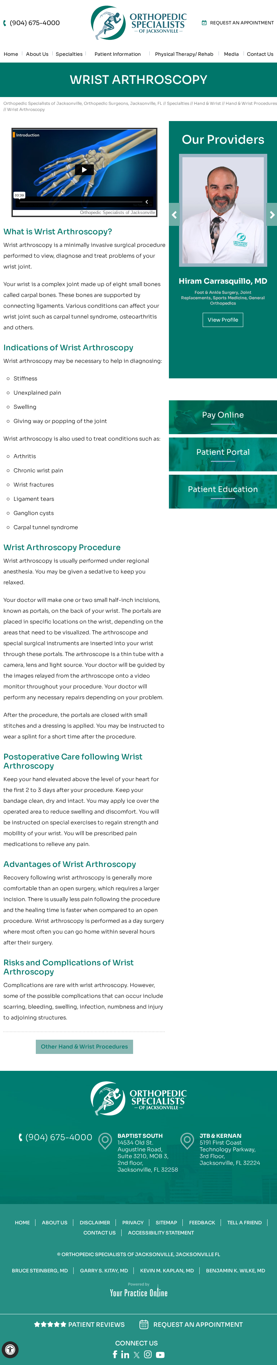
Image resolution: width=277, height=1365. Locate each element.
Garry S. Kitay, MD (104, 1271)
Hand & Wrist (207, 103)
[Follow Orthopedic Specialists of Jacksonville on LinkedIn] (125, 1354)
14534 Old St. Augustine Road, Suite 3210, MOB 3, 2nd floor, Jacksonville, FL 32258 (148, 1152)
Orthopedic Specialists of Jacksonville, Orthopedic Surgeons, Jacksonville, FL (82, 103)
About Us (55, 1223)
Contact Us (99, 1233)
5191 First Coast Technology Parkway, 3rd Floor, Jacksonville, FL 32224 (230, 1149)
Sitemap (166, 1223)
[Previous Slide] (174, 214)
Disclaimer (95, 1223)
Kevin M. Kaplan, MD (167, 1271)
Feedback (202, 1223)
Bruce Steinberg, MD (40, 1271)
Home (22, 1223)
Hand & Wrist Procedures (251, 103)
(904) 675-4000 (35, 23)
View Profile (223, 319)
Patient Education (223, 489)
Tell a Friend (244, 1223)
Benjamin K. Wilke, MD (235, 1271)
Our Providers (223, 139)
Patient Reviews (96, 1324)
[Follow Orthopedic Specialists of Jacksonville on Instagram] (148, 1354)
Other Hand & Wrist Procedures (84, 1046)
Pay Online (223, 415)
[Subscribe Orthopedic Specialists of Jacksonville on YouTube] (160, 1355)
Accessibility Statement (161, 1233)
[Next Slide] (271, 214)
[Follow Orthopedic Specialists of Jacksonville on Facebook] (115, 1354)
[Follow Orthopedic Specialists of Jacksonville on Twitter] (136, 1355)
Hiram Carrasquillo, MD (223, 281)
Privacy (133, 1223)
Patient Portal (223, 452)
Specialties (178, 103)
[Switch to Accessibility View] (10, 1349)
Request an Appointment (242, 23)
